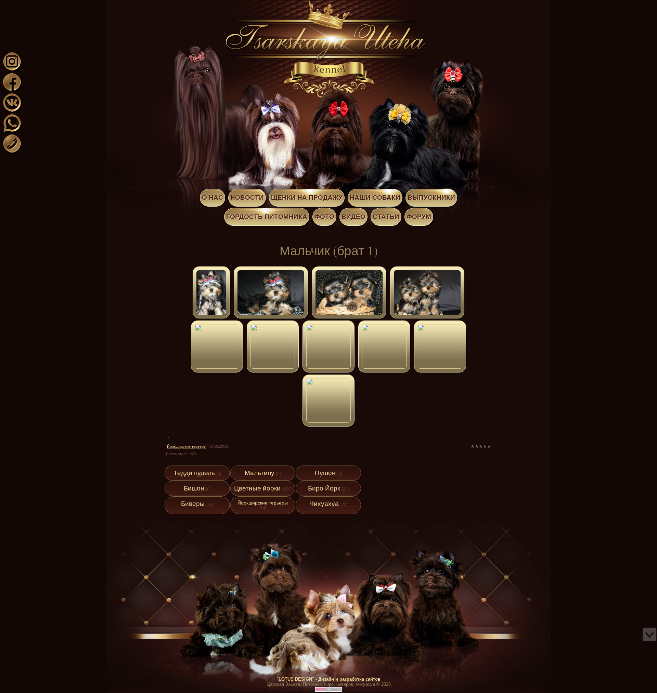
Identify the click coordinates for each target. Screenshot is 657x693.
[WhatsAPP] (12, 131)
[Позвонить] (12, 151)
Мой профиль (47, 4)
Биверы (193, 503)
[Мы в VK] (12, 110)
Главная (40, 4)
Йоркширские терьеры (186, 446)
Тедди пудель (194, 472)
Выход (54, 4)
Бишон (194, 488)
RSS (61, 4)
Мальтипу (259, 472)
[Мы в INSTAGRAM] (12, 69)
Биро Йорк (324, 488)
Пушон (325, 472)
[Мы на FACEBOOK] (12, 90)
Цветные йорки (257, 488)
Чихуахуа (324, 503)
